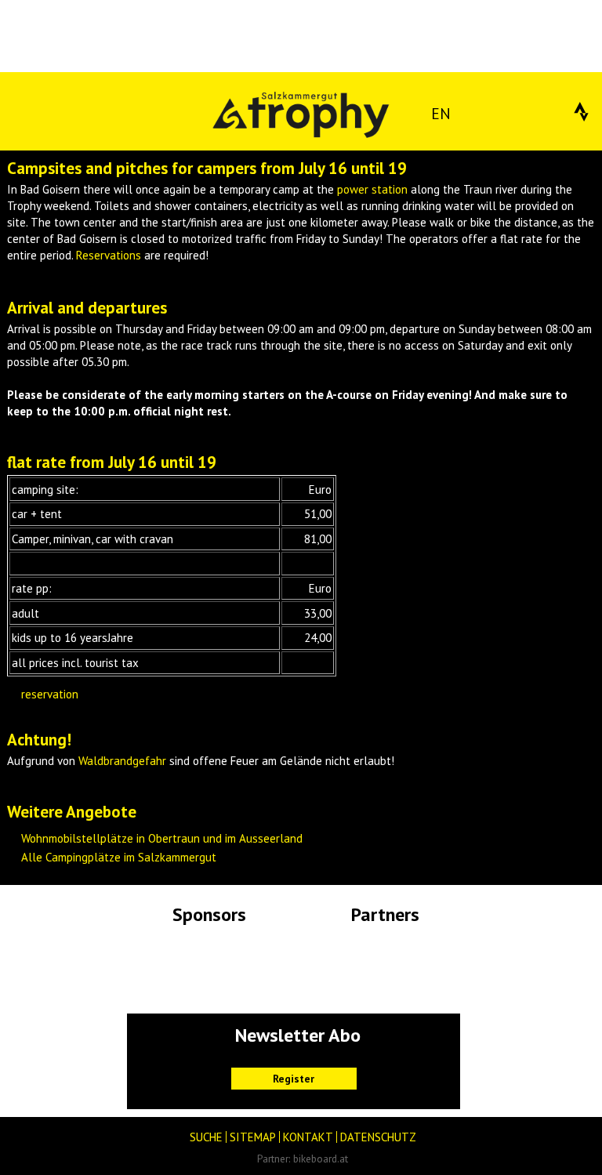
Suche (206, 1137)
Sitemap (253, 1137)
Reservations (108, 255)
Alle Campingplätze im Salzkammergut (118, 857)
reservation (49, 694)
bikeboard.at (320, 1158)
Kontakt (308, 1137)
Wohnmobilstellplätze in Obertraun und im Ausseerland (162, 838)
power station (372, 189)
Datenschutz (378, 1137)
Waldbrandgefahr (122, 760)
